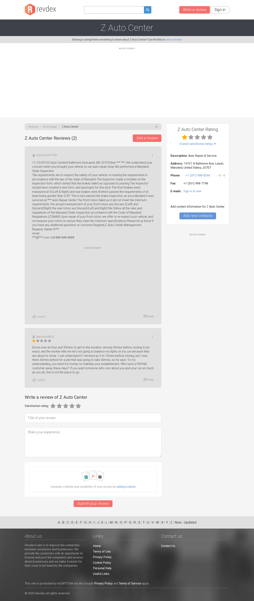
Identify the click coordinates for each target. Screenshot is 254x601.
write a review (174, 39)
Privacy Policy (102, 557)
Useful (41, 316)
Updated (190, 522)
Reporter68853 (45, 336)
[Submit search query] (147, 10)
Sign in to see (192, 191)
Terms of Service (130, 583)
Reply (150, 316)
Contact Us (168, 546)
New (178, 522)
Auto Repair (50, 126)
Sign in (220, 9)
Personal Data (102, 568)
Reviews (33, 126)
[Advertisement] (127, 80)
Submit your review (93, 503)
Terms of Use (102, 551)
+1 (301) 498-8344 (198, 175)
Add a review (147, 138)
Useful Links (101, 574)
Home (97, 546)
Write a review (194, 9)
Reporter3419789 (46, 155)
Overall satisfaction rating (197, 143)
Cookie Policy (102, 562)
